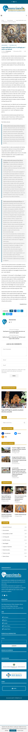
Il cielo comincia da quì (20, 514)
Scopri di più (20, 730)
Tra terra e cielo (15, 553)
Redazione (8, 51)
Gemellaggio (15, 543)
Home (2, 20)
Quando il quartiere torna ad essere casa (6, 515)
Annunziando (10, 20)
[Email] (13, 1)
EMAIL (3, 638)
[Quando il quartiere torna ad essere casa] (7, 508)
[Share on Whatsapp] (4, 314)
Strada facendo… (15, 549)
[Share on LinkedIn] (22, 311)
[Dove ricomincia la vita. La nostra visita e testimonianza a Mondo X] (21, 490)
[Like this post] (11, 311)
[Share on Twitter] (18, 311)
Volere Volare (15, 556)
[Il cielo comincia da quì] (21, 508)
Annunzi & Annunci (15, 527)
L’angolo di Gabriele (15, 546)
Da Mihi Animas (15, 540)
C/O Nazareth (15, 536)
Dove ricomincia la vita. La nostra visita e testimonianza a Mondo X (21, 498)
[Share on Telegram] (7, 314)
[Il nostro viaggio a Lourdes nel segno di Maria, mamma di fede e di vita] (5, 450)
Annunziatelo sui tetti (15, 533)
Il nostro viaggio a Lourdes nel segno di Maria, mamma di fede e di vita (19, 449)
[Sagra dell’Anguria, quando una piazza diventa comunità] (14, 399)
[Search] (26, 15)
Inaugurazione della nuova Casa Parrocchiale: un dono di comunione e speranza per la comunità (19, 459)
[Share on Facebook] (15, 311)
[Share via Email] (10, 314)
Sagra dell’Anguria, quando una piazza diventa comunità (12, 411)
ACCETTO (13, 730)
